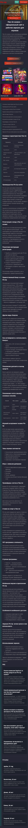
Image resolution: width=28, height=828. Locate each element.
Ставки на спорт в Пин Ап (8, 124)
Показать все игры (14, 99)
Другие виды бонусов (7, 114)
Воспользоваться (14, 18)
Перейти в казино (14, 58)
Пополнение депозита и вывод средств (12, 116)
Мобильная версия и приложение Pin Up (12, 129)
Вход (17, 2)
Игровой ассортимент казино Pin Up (11, 119)
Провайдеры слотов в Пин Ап (9, 121)
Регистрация (23, 2)
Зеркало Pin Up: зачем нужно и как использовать (14, 131)
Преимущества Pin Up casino (9, 106)
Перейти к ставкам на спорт (14, 63)
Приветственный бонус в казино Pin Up (12, 111)
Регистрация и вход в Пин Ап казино (11, 109)
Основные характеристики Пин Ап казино (12, 104)
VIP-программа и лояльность (9, 126)
